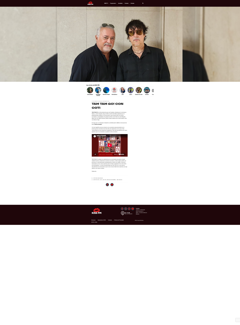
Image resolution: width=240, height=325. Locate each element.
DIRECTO (106, 3)
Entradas (132, 3)
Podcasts (126, 3)
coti (101, 179)
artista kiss (97, 179)
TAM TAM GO (119, 179)
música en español (111, 179)
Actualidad (120, 3)
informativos (106, 101)
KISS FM (104, 179)
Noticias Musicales (98, 178)
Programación (113, 3)
